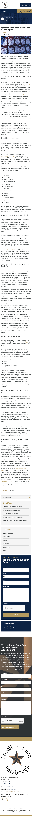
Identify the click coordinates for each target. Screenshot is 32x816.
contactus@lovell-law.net (12, 791)
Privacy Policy (12, 808)
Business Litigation (8, 533)
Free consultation (25, 4)
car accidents (26, 84)
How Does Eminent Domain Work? (12, 510)
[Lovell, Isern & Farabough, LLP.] (4, 4)
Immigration (6, 543)
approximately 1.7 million (7, 156)
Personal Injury (10, 490)
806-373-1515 (9, 787)
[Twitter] (24, 11)
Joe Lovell (4, 32)
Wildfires (5, 550)
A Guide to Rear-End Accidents (10, 513)
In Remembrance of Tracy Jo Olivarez (12, 506)
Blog (26, 794)
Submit (16, 614)
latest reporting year (24, 342)
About (3, 794)
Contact (9, 796)
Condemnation (6, 536)
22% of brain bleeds (9, 249)
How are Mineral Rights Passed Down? (13, 517)
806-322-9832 (12, 789)
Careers (3, 796)
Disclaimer (20, 808)
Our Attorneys (19, 794)
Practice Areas (10, 794)
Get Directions (6, 783)
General (5, 540)
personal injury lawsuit (18, 95)
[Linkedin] (29, 11)
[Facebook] (20, 11)
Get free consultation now (9, 727)
